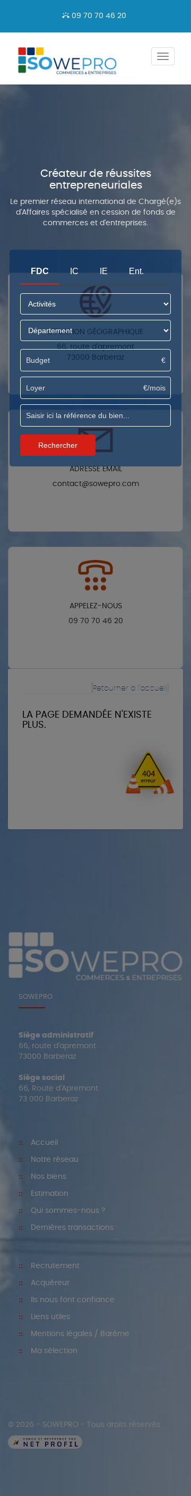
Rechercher (57, 445)
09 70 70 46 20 (98, 16)
